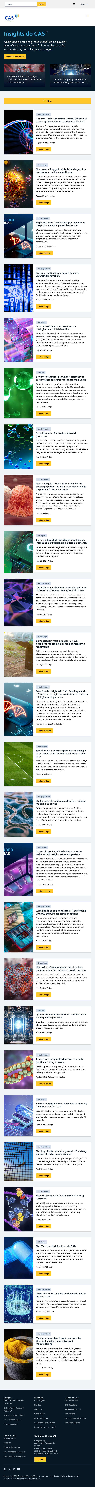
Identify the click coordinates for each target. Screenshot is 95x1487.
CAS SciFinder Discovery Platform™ (14, 1409)
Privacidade (54, 1476)
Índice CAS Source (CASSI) (45, 1427)
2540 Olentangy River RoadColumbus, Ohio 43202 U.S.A (46, 1452)
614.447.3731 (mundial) (43, 1448)
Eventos (37, 1405)
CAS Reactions (71, 1405)
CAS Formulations (72, 1422)
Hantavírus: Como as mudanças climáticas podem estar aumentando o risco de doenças (24, 79)
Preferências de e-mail (69, 1476)
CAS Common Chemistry (44, 1422)
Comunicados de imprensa (15, 1456)
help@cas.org (39, 1440)
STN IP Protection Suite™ (14, 1415)
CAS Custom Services (12, 1419)
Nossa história (10, 1438)
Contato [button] (40, 1459)
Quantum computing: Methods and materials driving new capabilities (70, 81)
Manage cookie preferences (28, 1478)
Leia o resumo (44, 253)
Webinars (38, 1409)
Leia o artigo (43, 149)
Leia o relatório (44, 730)
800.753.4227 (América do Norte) (44, 1444)
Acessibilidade (10, 1478)
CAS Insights (39, 1400)
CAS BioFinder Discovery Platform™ (14, 1402)
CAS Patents (70, 1414)
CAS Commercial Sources (75, 1418)
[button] (74, 4)
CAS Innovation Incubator (14, 1451)
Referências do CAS (73, 1409)
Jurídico (45, 1476)
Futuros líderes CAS (12, 1447)
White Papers (39, 1414)
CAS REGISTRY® (71, 1400)
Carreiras (7, 1443)
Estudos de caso (41, 1418)
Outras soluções (10, 1424)
